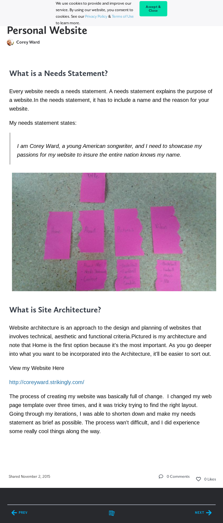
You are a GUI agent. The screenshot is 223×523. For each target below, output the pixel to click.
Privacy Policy (96, 16)
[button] (161, 476)
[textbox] (111, 258)
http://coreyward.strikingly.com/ (46, 382)
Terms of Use (123, 16)
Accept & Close (153, 9)
